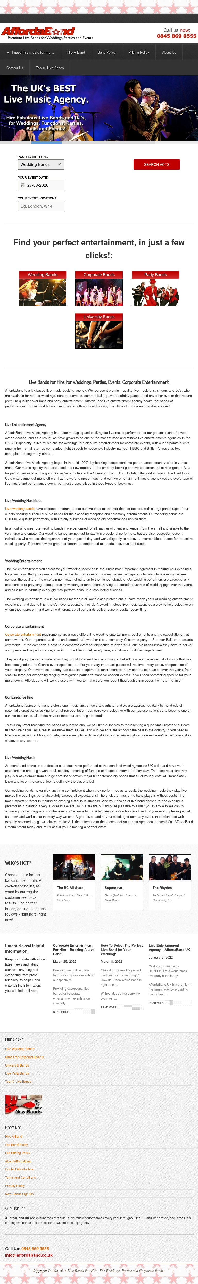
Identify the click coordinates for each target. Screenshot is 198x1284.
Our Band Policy (16, 1144)
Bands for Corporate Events (24, 1057)
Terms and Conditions (20, 1177)
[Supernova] (122, 879)
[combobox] (41, 164)
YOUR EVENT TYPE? (33, 156)
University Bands (17, 1065)
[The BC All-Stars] (74, 879)
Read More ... (62, 1012)
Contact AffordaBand (19, 1169)
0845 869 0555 (35, 1249)
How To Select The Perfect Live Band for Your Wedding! (122, 950)
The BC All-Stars (70, 888)
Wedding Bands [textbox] (35, 164)
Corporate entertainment (23, 634)
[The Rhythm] (170, 879)
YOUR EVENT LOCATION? (37, 198)
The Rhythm (162, 888)
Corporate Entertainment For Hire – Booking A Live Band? (73, 950)
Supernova (113, 888)
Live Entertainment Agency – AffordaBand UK (169, 948)
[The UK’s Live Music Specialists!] (99, 108)
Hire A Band (13, 1136)
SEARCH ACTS (156, 164)
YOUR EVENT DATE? (33, 177)
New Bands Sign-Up (19, 1193)
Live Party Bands (17, 1073)
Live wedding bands (20, 508)
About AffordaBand (18, 1161)
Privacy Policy (15, 1185)
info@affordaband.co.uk (29, 1255)
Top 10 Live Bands (18, 1081)
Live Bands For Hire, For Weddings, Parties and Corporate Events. (117, 1270)
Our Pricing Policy (17, 1153)
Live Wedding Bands (19, 1048)
